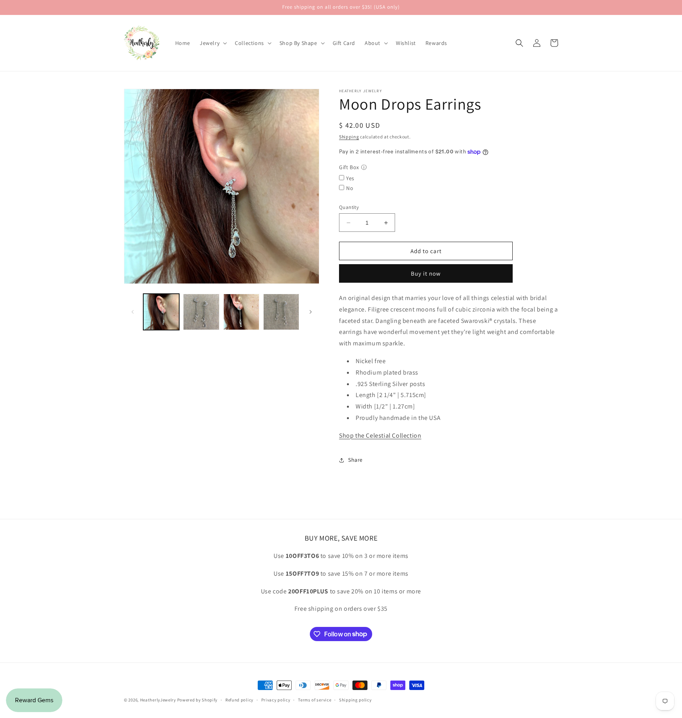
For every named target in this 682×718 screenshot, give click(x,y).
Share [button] (355, 459)
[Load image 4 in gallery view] (281, 312)
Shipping (349, 137)
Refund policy (239, 699)
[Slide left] (132, 312)
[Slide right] (310, 312)
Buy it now (426, 273)
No (349, 188)
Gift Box (349, 167)
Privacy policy (275, 699)
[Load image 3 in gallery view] (241, 312)
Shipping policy (355, 699)
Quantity (349, 207)
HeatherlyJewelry (158, 700)
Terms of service (314, 699)
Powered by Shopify (197, 700)
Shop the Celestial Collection (380, 435)
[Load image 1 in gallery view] (161, 312)
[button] (212, 43)
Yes (350, 178)
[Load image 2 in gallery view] (201, 312)
